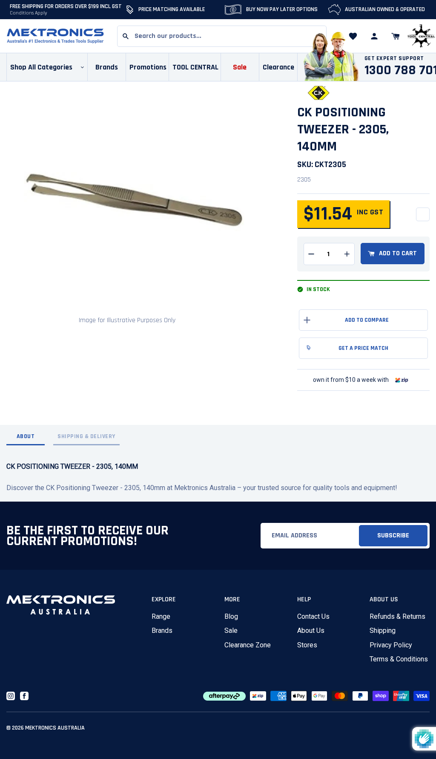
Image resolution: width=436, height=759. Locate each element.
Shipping (383, 630)
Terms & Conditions (399, 659)
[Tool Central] (421, 36)
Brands (162, 630)
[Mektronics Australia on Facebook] (24, 696)
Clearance (278, 67)
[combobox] (222, 36)
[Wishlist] (353, 36)
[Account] (374, 36)
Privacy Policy (391, 645)
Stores (307, 645)
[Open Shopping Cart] (395, 36)
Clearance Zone (247, 645)
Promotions (147, 67)
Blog (231, 616)
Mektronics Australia (55, 728)
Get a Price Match (363, 348)
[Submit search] (125, 36)
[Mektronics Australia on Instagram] (10, 696)
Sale (231, 630)
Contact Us (313, 616)
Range (161, 616)
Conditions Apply (28, 13)
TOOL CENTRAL (195, 67)
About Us (310, 630)
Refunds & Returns (397, 616)
